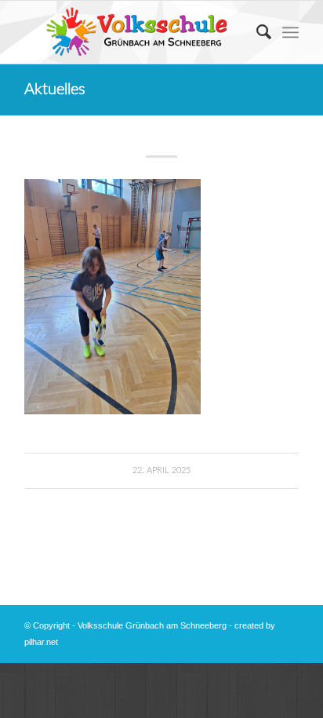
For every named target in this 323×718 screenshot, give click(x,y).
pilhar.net (41, 642)
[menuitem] (256, 32)
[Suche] (256, 32)
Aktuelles (54, 89)
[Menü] (290, 32)
